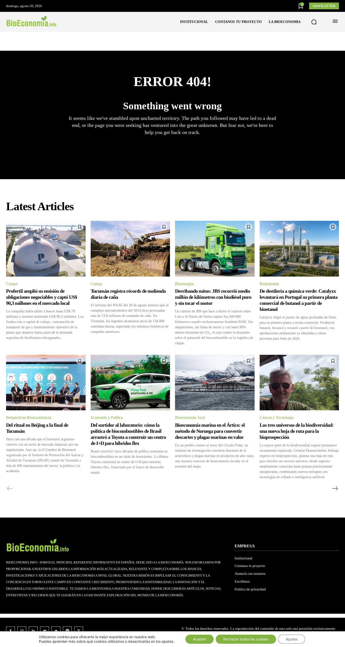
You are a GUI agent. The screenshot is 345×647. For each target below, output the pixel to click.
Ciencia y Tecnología (276, 417)
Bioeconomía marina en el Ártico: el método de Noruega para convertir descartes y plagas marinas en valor (210, 431)
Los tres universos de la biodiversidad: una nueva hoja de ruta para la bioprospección (297, 431)
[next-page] (335, 488)
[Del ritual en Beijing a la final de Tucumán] (46, 382)
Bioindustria (269, 284)
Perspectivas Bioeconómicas (28, 417)
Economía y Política (107, 417)
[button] (314, 22)
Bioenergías (184, 284)
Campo (12, 284)
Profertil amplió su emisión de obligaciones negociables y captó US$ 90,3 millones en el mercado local (41, 297)
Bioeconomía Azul (190, 417)
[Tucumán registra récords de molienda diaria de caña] (130, 248)
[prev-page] (10, 488)
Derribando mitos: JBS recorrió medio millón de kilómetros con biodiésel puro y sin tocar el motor (213, 297)
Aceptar (199, 639)
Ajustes (292, 639)
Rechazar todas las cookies (245, 639)
